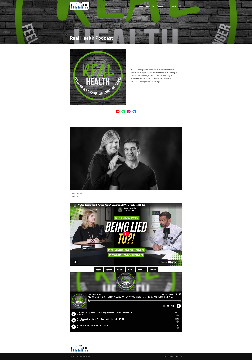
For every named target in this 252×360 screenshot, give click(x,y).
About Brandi (76, 196)
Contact (172, 6)
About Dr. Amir (77, 193)
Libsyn (119, 270)
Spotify (109, 270)
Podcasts (160, 6)
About (140, 6)
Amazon (141, 270)
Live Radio (150, 6)
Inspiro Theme (168, 356)
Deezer (153, 270)
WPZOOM (179, 356)
